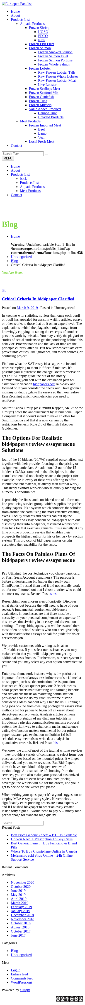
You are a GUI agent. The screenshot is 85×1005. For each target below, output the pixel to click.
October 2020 (21, 886)
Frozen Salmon (40, 48)
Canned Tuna (47, 113)
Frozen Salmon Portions (55, 60)
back (23, 178)
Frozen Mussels (40, 105)
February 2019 (21, 907)
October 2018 (21, 923)
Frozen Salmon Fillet (53, 56)
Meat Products (30, 121)
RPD (41, 40)
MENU (8, 158)
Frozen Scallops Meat (44, 89)
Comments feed (22, 978)
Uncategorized (21, 257)
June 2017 (18, 935)
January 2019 (20, 911)
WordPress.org (21, 982)
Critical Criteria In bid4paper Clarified (38, 299)
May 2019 (18, 895)
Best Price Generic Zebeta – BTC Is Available (44, 835)
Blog (14, 261)
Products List (20, 174)
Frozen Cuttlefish (41, 97)
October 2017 (21, 931)
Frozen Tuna (38, 101)
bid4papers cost (44, 384)
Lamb (42, 133)
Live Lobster (47, 84)
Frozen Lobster (40, 68)
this (55, 743)
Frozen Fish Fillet (41, 44)
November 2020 (22, 882)
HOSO (43, 32)
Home (15, 166)
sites (53, 594)
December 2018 (22, 915)
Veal (41, 137)
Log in (15, 970)
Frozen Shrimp (39, 28)
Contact (16, 195)
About (15, 170)
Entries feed (19, 974)
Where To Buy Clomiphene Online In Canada (44, 851)
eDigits (25, 990)
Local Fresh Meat (41, 141)
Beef (41, 129)
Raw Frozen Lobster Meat (57, 80)
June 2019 (18, 891)
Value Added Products (45, 109)
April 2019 (19, 899)
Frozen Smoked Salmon (55, 52)
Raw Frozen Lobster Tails (56, 72)
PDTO (43, 36)
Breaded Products (50, 117)
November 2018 (22, 919)
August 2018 (20, 927)
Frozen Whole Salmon (54, 64)
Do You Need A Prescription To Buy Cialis (42, 839)
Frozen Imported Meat (45, 125)
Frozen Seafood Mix (43, 93)
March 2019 (19, 903)
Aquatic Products (32, 24)
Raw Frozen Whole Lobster (58, 76)
